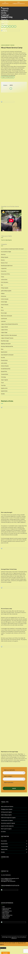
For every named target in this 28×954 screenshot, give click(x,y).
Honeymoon (3, 296)
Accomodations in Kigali (6, 251)
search (14, 788)
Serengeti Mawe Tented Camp (9, 569)
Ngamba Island (4, 352)
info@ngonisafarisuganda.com (10, 878)
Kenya (2, 310)
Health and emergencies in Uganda (8, 817)
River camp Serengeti (6, 512)
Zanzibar (3, 393)
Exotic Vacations (4, 282)
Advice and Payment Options (7, 806)
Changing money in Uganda (6, 809)
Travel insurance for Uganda (7, 820)
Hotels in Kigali (4, 301)
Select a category (8, 776)
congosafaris (4, 268)
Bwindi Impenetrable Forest (7, 265)
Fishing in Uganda (4, 288)
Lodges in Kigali (4, 332)
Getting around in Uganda (6, 812)
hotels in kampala (4, 299)
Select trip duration (8, 782)
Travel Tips (3, 385)
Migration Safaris (6, 916)
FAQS (3, 906)
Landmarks (3, 321)
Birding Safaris (5, 918)
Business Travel (4, 262)
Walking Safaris (5, 909)
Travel (2, 382)
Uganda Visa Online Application (7, 826)
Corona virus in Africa (5, 274)
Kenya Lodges (4, 313)
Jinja (2, 307)
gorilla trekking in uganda (6, 290)
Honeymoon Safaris (6, 908)
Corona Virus (3, 271)
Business (3, 260)
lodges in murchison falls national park (9, 335)
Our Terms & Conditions (20, 937)
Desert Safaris (5, 913)
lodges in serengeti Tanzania (7, 77)
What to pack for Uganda (6, 828)
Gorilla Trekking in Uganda (6, 814)
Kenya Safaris (4, 841)
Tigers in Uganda (4, 379)
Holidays (2, 293)
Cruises (2, 276)
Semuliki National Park (5, 368)
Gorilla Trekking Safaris (7, 915)
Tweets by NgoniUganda (6, 240)
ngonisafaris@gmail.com (6, 880)
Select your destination (9, 770)
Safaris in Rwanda (4, 366)
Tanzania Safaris (4, 374)
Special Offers (4, 371)
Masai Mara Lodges (5, 340)
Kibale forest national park (6, 315)
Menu (25, 19)
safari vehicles (4, 363)
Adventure (3, 254)
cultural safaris (4, 279)
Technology (3, 377)
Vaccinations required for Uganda (8, 823)
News (2, 349)
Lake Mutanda (4, 318)
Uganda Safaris (4, 391)
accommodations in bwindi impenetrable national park (12, 249)
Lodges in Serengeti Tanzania (7, 45)
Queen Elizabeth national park (7, 354)
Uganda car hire (4, 388)
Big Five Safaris (5, 912)
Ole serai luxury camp (6, 608)
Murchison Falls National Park (7, 346)
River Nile (3, 357)
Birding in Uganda (4, 257)
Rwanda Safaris (4, 360)
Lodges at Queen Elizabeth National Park (9, 324)
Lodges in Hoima (4, 329)
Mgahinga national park (6, 343)
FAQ (2, 285)
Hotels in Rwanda (4, 304)
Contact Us (14, 938)
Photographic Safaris (7, 911)
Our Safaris (3, 831)
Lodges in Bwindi (4, 327)
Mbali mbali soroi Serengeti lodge (9, 751)
